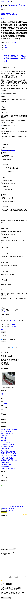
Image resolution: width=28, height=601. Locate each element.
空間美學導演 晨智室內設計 (8, 454)
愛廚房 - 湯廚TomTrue (5, 483)
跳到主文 (3, 18)
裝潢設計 (12, 324)
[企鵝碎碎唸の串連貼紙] (17, 506)
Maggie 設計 (4, 439)
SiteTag (25, 514)
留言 (15, 320)
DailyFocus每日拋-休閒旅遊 (8, 468)
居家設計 (13, 42)
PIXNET (7, 576)
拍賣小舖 (3, 441)
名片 (5, 49)
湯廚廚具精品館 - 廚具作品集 (8, 387)
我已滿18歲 (3, 598)
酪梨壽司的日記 (5, 448)
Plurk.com (14, 548)
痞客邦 (11, 320)
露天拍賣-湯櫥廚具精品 (7, 433)
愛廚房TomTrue (9, 14)
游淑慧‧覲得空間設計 (7, 457)
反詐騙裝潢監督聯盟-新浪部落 (9, 429)
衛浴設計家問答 (5, 462)
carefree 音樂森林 (5, 442)
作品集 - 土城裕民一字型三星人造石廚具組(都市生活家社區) (15, 58)
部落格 (5, 47)
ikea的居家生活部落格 (7, 464)
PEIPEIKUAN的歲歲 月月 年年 (9, 461)
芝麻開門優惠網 (5, 466)
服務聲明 (17, 577)
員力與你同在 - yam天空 (7, 444)
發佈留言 (3, 341)
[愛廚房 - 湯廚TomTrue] (7, 505)
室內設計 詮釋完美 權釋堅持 (8, 452)
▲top (2, 329)
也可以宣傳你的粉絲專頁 (5, 506)
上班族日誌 (4, 435)
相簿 (5, 45)
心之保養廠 (4, 450)
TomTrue (3, 311)
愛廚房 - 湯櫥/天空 (6, 431)
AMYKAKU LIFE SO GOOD (8, 455)
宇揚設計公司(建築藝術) (7, 459)
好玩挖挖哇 (4, 437)
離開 (9, 598)
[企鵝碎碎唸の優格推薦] (7, 508)
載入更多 (3, 332)
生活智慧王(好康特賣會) (7, 446)
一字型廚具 (13, 326)
